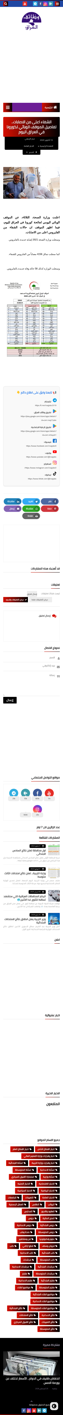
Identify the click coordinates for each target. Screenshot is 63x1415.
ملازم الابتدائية (48, 1280)
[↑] (31, 1401)
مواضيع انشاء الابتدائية (44, 1294)
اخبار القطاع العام (21, 1149)
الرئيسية (49, 107)
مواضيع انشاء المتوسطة (43, 1308)
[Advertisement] (31, 66)
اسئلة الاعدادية (47, 1170)
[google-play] (50, 3)
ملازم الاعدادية (25, 1280)
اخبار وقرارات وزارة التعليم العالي (39, 1156)
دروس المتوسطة (46, 1232)
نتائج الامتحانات (26, 1315)
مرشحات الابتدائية (46, 1267)
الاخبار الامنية (24, 1184)
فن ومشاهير (25, 1239)
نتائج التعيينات (48, 1322)
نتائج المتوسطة (47, 1329)
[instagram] (45, 3)
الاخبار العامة (29, 146)
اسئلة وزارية (49, 1177)
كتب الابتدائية (48, 1253)
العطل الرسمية (16, 1204)
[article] (31, 535)
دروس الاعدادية (24, 1225)
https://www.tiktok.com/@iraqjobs (42, 479)
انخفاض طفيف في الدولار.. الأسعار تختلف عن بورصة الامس (33, 1380)
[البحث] (5, 3)
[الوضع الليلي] (54, 1406)
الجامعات (12, 1197)
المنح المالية (49, 1218)
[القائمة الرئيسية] (7, 107)
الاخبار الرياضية (48, 1190)
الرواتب (51, 1204)
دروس (31, 1218)
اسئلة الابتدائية (16, 1163)
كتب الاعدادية (26, 1253)
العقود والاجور (48, 1211)
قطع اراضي (27, 1246)
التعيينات (29, 1197)
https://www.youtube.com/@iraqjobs (41, 457)
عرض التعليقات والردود (15, 599)
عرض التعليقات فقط (40, 599)
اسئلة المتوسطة (23, 1170)
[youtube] (25, 3)
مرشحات (27, 1260)
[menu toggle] (57, 3)
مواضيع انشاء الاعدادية (44, 1301)
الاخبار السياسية (24, 1190)
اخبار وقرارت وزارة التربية (43, 1163)
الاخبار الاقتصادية (47, 1184)
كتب (12, 1246)
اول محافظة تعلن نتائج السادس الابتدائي (29, 852)
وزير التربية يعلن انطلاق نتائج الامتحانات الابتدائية (25, 921)
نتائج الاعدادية (48, 1315)
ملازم (24, 1274)
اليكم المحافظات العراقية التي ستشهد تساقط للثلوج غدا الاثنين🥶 (25, 898)
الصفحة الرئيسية (46, 146)
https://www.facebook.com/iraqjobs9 (41, 446)
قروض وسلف (48, 1246)
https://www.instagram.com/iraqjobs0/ (40, 468)
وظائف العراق (19, 1404)
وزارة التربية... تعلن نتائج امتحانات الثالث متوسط (25, 875)
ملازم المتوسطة (47, 1287)
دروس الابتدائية (47, 1225)
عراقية (54, 1388)
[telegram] (35, 3)
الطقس (35, 1204)
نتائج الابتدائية (16, 1308)
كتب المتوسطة (47, 1260)
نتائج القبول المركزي (23, 1322)
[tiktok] (30, 3)
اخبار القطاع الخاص (46, 1149)
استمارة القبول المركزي (22, 1177)
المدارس (28, 1211)
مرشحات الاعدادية (20, 1267)
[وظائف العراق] (31, 21)
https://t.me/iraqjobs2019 (45, 405)
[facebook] (40, 3)
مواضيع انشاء (23, 1287)
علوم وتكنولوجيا (47, 1239)
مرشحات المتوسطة (45, 1274)
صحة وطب (25, 1232)
